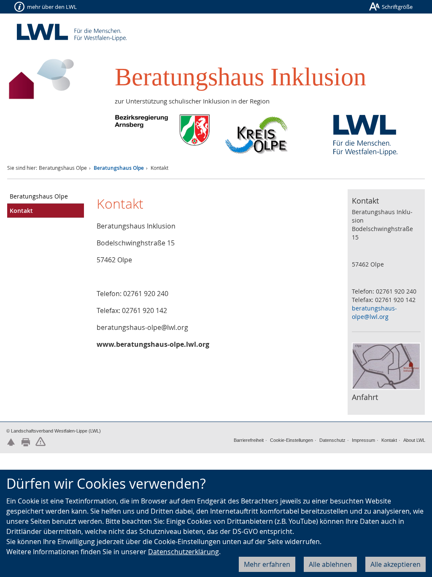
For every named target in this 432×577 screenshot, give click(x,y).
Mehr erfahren (267, 564)
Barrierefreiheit (249, 440)
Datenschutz (332, 440)
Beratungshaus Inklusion (240, 77)
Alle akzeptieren (395, 564)
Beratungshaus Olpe (119, 167)
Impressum (363, 440)
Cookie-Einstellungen (291, 440)
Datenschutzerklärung (183, 551)
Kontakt (389, 440)
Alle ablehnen (330, 564)
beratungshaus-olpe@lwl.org (374, 312)
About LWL (414, 440)
